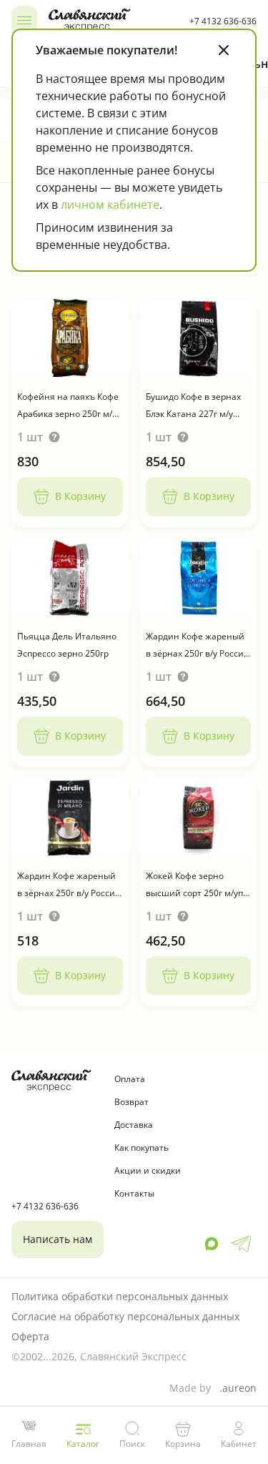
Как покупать (141, 1147)
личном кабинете (110, 204)
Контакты (134, 1193)
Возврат (131, 1102)
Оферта (30, 1336)
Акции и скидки (147, 1170)
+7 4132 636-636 (223, 21)
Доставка (133, 1125)
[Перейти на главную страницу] (113, 20)
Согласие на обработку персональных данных (125, 1316)
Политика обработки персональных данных (119, 1296)
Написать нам (57, 1239)
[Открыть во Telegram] (241, 1243)
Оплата (129, 1079)
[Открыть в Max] (211, 1243)
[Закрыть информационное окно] (223, 50)
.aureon (238, 1388)
